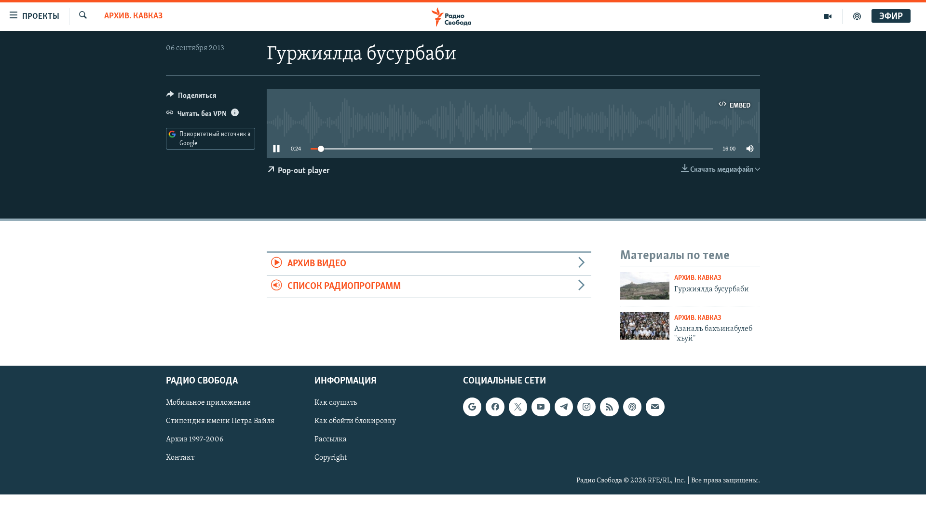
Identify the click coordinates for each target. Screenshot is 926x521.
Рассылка (330, 440)
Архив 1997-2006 (194, 440)
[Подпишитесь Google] (472, 407)
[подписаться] (655, 407)
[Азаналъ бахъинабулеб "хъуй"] (644, 326)
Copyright (330, 458)
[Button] (191, 98)
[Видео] (828, 16)
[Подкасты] (632, 407)
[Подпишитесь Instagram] (586, 407)
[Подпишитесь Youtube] (540, 407)
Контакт (180, 458)
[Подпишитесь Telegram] (564, 407)
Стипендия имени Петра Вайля (220, 421)
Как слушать (335, 403)
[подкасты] (857, 16)
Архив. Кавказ (133, 16)
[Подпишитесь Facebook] (495, 407)
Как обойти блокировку (355, 421)
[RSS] (609, 407)
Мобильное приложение (208, 403)
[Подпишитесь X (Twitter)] (518, 407)
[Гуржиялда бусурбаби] (644, 286)
